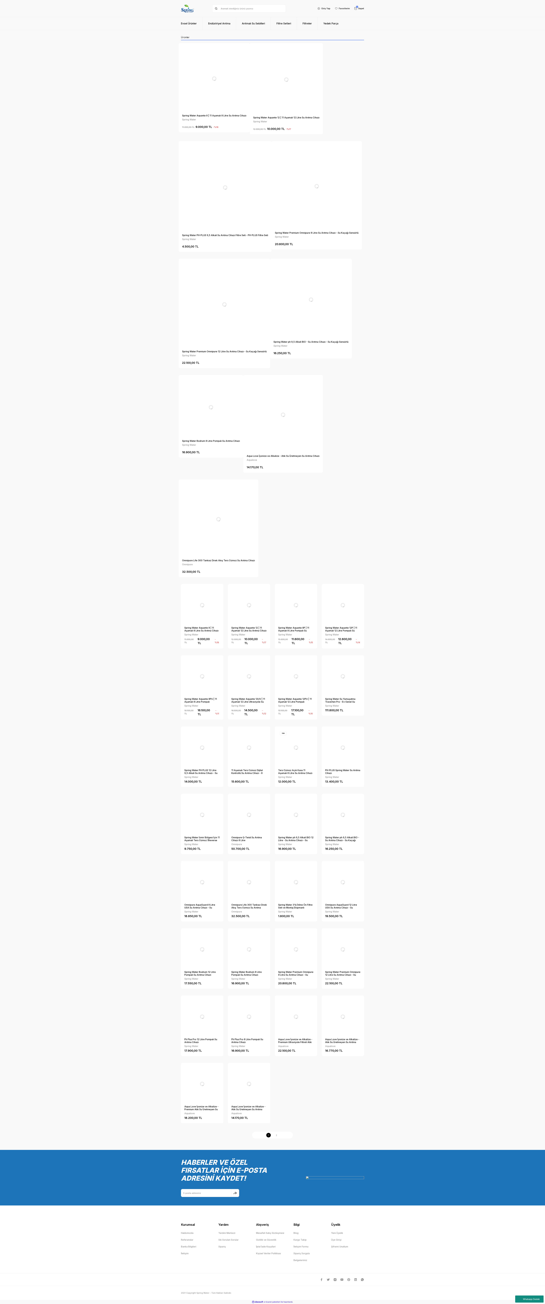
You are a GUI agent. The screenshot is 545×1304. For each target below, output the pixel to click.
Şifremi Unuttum (339, 1246)
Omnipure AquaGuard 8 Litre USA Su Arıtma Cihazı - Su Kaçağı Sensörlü (199, 906)
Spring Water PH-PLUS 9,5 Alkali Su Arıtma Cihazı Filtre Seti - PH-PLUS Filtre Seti (225, 235)
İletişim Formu (301, 1246)
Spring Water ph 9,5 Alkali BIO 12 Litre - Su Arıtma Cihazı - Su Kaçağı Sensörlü (296, 839)
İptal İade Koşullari (266, 1246)
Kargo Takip (300, 1239)
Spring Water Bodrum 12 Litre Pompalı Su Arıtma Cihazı (200, 973)
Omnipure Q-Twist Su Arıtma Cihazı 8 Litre (246, 839)
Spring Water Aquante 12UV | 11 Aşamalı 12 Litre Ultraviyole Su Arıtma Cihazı (248, 700)
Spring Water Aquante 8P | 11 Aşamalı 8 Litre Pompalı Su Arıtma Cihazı (293, 629)
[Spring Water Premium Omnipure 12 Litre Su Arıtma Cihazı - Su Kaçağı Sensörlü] (224, 304)
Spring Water (189, 119)
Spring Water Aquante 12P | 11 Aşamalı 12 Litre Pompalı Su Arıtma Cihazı (341, 629)
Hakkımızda (187, 1233)
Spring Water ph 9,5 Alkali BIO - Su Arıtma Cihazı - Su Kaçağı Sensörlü (310, 341)
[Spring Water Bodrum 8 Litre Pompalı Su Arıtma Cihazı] (211, 407)
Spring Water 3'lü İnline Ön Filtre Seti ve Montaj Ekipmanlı (295, 906)
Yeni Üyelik (337, 1233)
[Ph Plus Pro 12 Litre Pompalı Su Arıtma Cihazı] (202, 1016)
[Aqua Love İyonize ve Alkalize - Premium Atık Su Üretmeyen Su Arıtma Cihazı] (202, 1084)
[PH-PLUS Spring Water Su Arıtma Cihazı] (343, 747)
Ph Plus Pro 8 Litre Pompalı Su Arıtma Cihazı (247, 1041)
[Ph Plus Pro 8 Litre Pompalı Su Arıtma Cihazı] (249, 1016)
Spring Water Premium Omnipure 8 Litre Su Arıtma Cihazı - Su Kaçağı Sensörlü (317, 232)
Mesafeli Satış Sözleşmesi (270, 1233)
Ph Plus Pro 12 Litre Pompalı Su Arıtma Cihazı (200, 1041)
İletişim (185, 1253)
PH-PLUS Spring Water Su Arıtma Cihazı (342, 771)
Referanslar (187, 1239)
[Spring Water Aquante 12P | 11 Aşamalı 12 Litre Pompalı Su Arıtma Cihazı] (343, 605)
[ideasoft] (257, 1302)
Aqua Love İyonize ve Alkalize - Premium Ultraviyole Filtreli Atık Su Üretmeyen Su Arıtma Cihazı (295, 1041)
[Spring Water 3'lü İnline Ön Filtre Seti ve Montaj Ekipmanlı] (296, 882)
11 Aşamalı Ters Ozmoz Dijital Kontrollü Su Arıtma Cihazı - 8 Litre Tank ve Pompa (247, 771)
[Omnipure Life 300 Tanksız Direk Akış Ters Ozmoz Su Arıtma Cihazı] (218, 519)
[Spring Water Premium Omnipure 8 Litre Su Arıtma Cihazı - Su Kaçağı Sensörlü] (317, 186)
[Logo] (187, 8)
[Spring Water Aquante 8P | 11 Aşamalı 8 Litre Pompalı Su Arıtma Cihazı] (296, 605)
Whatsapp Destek (531, 1299)
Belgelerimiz (300, 1260)
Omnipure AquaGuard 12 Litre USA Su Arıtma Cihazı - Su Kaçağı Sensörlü (341, 906)
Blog (296, 1233)
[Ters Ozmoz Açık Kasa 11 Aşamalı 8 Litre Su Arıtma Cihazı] (296, 747)
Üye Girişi (336, 1239)
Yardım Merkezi (226, 1233)
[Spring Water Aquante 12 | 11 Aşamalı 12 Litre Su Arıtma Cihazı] (286, 80)
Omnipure (187, 564)
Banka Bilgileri (188, 1246)
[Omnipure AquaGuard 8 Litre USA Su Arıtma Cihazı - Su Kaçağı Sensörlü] (202, 882)
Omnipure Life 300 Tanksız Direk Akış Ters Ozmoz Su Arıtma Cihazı (218, 560)
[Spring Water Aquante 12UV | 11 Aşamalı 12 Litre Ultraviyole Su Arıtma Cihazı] (249, 676)
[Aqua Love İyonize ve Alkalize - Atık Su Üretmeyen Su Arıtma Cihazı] (283, 414)
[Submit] (235, 1193)
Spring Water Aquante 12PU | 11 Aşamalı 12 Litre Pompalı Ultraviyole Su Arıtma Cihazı (295, 700)
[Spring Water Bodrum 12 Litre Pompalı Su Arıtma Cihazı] (202, 949)
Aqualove (252, 459)
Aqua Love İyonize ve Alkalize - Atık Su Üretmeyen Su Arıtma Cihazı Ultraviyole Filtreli (342, 1041)
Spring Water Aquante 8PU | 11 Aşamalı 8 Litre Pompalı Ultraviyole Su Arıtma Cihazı (200, 700)
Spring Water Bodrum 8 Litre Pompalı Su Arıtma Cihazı (211, 440)
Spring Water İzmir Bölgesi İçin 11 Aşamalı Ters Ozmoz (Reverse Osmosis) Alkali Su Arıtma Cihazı (202, 839)
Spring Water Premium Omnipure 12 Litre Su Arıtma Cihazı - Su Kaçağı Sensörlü (224, 351)
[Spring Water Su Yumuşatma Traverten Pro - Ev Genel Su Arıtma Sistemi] (343, 676)
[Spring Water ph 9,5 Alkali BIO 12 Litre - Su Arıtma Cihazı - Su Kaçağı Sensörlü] (296, 815)
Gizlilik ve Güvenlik (266, 1239)
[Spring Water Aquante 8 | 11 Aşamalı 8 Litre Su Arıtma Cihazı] (214, 79)
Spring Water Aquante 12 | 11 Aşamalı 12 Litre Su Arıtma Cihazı (286, 117)
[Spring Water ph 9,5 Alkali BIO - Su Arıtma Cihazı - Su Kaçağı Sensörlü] (310, 299)
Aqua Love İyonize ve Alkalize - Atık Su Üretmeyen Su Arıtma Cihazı (283, 456)
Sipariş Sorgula (302, 1253)
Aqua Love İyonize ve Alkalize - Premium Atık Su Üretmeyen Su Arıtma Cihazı (201, 1108)
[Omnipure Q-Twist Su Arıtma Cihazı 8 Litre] (249, 815)
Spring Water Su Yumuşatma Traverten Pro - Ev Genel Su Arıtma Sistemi (340, 700)
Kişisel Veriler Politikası (268, 1253)
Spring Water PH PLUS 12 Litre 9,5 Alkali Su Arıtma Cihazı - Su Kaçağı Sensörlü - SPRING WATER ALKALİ (200, 771)
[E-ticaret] (272, 1302)
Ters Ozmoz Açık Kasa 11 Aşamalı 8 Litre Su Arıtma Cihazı (295, 771)
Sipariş (222, 1246)
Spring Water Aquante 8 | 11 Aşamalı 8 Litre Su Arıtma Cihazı (214, 115)
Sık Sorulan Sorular (228, 1239)
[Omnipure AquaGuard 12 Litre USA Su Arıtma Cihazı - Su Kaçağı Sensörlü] (343, 882)
